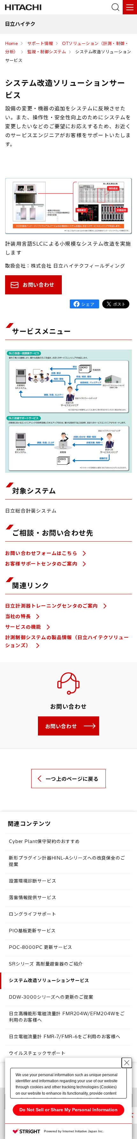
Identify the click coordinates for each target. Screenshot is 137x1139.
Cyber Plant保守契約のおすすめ (44, 841)
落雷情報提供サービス (32, 897)
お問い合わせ (38, 285)
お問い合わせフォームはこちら (42, 553)
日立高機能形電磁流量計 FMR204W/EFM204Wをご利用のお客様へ (67, 1017)
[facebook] (84, 304)
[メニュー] (130, 7)
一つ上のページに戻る (72, 779)
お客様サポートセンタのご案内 (42, 564)
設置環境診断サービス (32, 881)
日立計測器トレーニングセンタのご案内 (52, 606)
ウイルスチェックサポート (37, 1053)
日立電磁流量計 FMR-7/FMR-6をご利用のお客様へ (64, 1036)
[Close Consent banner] (127, 1063)
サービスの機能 (24, 627)
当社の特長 (18, 616)
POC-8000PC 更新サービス (40, 947)
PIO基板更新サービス (32, 931)
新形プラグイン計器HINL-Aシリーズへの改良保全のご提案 (67, 861)
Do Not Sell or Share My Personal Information (68, 1109)
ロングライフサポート (32, 914)
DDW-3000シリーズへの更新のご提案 (51, 997)
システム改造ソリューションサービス (49, 980)
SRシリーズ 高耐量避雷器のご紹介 (46, 964)
